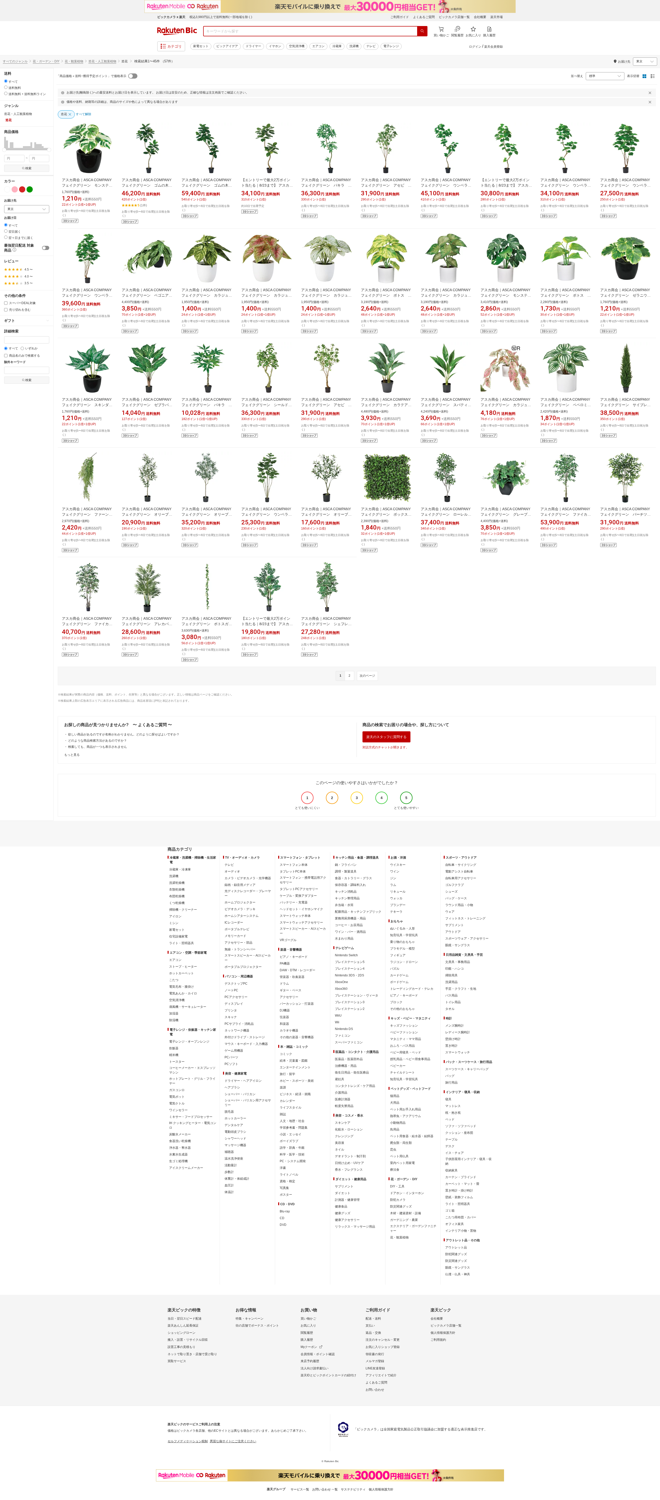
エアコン (318, 46)
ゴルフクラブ (454, 885)
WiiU (338, 1015)
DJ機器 (285, 1010)
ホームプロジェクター (240, 902)
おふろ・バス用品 (402, 1046)
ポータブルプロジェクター (243, 967)
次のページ (367, 675)
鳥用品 (394, 1129)
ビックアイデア (227, 46)
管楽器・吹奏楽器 (292, 977)
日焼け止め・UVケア (349, 1163)
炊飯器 (173, 1048)
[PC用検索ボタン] (422, 31)
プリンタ (231, 1010)
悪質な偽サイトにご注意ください (233, 1441)
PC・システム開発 (293, 1161)
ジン (393, 878)
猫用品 (394, 1096)
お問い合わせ (375, 1390)
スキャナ (231, 1017)
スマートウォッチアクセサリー (301, 922)
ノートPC (231, 990)
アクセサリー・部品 (238, 942)
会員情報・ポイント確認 (318, 1354)
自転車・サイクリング (460, 865)
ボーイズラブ (289, 1141)
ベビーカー (398, 1066)
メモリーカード (235, 936)
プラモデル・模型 (402, 948)
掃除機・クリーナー (183, 909)
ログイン (475, 46)
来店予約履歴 (310, 1361)
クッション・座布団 (459, 1133)
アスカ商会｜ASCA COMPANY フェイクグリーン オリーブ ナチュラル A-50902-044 (207, 514)
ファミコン (342, 1035)
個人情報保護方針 (443, 1333)
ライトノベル (289, 1174)
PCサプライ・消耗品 (239, 1024)
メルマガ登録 (375, 1361)
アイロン (175, 916)
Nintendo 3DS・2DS (349, 975)
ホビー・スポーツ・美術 (297, 1081)
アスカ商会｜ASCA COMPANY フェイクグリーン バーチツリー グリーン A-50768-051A (625, 514)
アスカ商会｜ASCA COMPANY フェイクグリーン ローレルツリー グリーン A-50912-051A (446, 514)
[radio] (5, 81)
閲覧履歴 (307, 1333)
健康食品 (341, 1206)
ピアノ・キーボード (294, 957)
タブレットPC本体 (293, 871)
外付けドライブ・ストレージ (245, 1037)
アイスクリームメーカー (186, 1168)
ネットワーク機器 (237, 1030)
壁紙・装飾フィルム (459, 1197)
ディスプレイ (234, 1003)
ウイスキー (398, 865)
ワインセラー (178, 1110)
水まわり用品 (344, 938)
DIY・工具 (397, 1186)
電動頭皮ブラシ (235, 1132)
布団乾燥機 (177, 896)
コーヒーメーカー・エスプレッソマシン (192, 1070)
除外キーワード (15, 362)
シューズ (451, 891)
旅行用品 (451, 1082)
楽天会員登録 (493, 46)
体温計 (229, 1192)
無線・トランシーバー (240, 949)
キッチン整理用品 (347, 898)
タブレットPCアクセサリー (299, 889)
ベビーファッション (404, 1032)
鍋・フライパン (346, 865)
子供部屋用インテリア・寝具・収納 (468, 1161)
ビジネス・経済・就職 (295, 1094)
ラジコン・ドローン (404, 962)
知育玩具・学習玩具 (404, 935)
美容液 (339, 1143)
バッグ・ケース (456, 898)
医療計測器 (342, 1099)
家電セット (201, 46)
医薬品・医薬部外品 (349, 1059)
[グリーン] (30, 189)
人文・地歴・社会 (292, 1121)
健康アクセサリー (347, 1220)
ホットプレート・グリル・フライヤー (192, 1081)
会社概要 (480, 17)
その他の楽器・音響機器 (297, 1037)
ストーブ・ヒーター (183, 966)
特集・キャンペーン (249, 1318)
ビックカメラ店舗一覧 (454, 17)
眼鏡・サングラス (457, 945)
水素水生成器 (178, 1154)
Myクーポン (309, 1347)
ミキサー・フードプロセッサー (190, 1117)
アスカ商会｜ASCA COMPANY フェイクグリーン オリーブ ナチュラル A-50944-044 (326, 514)
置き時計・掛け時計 (459, 1190)
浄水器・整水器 (180, 1148)
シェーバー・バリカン (240, 1094)
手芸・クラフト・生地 (460, 989)
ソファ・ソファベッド (460, 1126)
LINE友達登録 (375, 1368)
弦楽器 (284, 1017)
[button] (5, 143)
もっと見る (72, 755)
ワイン (394, 871)
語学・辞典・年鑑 (292, 1148)
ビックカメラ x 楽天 (171, 17)
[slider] (4, 150)
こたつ (173, 980)
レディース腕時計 (457, 1032)
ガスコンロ (177, 1090)
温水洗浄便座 (234, 1158)
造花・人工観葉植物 (102, 61)
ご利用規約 (438, 1340)
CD (282, 1218)
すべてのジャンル (15, 61)
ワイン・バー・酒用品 (350, 932)
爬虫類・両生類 (401, 1143)
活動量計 (231, 1165)
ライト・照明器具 (181, 943)
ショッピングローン (181, 1333)
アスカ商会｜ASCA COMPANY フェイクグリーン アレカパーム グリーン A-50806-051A (147, 623)
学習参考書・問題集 (294, 1127)
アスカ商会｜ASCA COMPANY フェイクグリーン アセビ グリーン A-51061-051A (326, 404)
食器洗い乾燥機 (180, 1141)
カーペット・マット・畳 (462, 1184)
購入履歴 (307, 1340)
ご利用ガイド (399, 17)
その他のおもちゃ (402, 1009)
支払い (370, 1325)
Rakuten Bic (177, 31)
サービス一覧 (300, 1489)
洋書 (283, 1168)
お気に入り (308, 1325)
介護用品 (341, 1092)
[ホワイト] (7, 189)
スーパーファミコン (349, 1042)
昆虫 (393, 1149)
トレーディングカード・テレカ (411, 989)
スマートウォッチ (457, 1052)
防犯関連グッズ (456, 1254)
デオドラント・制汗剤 (350, 1156)
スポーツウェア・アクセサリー (467, 938)
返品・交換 (373, 1333)
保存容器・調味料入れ (350, 885)
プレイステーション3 (350, 1002)
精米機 (173, 1055)
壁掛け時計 (453, 1039)
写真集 (284, 1188)
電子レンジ (391, 46)
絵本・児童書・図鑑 (294, 1060)
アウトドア (453, 932)
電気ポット (177, 1097)
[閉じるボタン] (651, 93)
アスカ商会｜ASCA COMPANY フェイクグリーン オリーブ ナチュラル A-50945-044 (147, 514)
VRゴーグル (288, 940)
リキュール (398, 891)
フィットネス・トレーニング (465, 918)
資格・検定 (287, 1181)
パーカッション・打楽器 (297, 1003)
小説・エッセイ (290, 1134)
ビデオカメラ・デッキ (240, 909)
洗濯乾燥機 (177, 883)
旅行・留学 (287, 1074)
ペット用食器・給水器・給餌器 (411, 1136)
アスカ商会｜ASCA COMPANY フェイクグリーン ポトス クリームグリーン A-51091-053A (386, 295)
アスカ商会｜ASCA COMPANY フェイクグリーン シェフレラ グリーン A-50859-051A (328, 623)
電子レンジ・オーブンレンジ (189, 1041)
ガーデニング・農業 (404, 1220)
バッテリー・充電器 (294, 902)
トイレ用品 (453, 1002)
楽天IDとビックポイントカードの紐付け (328, 1375)
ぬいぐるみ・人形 (402, 928)
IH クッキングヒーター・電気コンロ (192, 1125)
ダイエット (342, 1193)
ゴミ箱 (450, 1210)
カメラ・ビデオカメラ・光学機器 (248, 878)
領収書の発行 (375, 1354)
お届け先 (10, 200)
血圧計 (229, 1185)
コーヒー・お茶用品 (349, 925)
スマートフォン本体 (294, 865)
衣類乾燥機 (177, 889)
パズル (394, 968)
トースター (177, 1061)
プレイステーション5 (350, 962)
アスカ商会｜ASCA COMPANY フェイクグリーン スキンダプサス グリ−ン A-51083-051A (87, 404)
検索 (28, 168)
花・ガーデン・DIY (46, 61)
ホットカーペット (181, 973)
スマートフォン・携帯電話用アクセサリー (303, 880)
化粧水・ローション (349, 1129)
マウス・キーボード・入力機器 (246, 1044)
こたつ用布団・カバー (460, 1217)
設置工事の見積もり (181, 1347)
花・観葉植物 (74, 61)
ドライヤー (253, 46)
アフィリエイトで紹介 (381, 1375)
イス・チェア (454, 1153)
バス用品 (451, 995)
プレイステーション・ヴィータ (356, 995)
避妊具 (339, 1079)
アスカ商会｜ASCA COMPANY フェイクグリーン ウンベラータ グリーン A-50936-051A (266, 514)
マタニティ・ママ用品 (405, 1039)
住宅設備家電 (178, 936)
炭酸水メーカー (180, 1134)
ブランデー (398, 905)
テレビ (371, 46)
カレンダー (287, 1101)
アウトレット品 (456, 1247)
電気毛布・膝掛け (181, 986)
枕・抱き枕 (453, 1112)
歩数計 (229, 1172)
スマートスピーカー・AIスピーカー (248, 958)
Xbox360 (341, 989)
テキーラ (396, 912)
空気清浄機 (296, 46)
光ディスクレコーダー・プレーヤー (248, 893)
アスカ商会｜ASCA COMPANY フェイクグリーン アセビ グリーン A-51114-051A (386, 185)
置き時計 (451, 1046)
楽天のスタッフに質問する (386, 737)
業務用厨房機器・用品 (350, 918)
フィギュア (398, 955)
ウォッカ (396, 898)
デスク (450, 1146)
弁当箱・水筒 (344, 905)
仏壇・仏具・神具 (457, 1274)
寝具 (448, 1099)
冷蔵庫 (337, 46)
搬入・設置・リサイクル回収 (188, 1340)
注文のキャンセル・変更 (383, 1340)
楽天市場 (496, 17)
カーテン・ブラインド (460, 1177)
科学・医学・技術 (292, 1154)
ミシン (173, 923)
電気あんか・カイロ (183, 993)
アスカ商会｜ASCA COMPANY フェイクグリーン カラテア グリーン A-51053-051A (386, 404)
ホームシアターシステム (242, 916)
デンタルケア (234, 1125)
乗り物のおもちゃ (402, 942)
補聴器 (229, 1152)
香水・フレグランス (349, 1169)
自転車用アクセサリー (460, 878)
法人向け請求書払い (314, 1368)
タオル (450, 1009)
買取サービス (177, 1361)
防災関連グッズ (401, 1206)
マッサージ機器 (235, 1145)
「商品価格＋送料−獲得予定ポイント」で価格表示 (91, 76)
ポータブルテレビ (237, 929)
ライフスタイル (290, 1107)
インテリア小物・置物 (460, 1231)
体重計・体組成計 (237, 1178)
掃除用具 (451, 975)
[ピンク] (15, 189)
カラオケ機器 (289, 1030)
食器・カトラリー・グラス (353, 878)
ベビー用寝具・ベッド (405, 1052)
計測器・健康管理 (347, 1200)
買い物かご (308, 1318)
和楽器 (284, 1024)
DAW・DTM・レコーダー (297, 970)
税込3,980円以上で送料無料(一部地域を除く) (220, 17)
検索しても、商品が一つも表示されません (97, 747)
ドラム (284, 983)
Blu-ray (285, 1211)
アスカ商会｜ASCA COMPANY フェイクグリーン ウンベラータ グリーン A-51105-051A (87, 295)
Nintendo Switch (346, 955)
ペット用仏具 (399, 1156)
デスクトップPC (236, 983)
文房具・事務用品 (457, 962)
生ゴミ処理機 (178, 1161)
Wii (337, 1022)
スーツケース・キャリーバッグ (467, 1069)
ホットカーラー (235, 1118)
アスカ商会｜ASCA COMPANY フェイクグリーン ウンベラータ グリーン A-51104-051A (625, 185)
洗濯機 (354, 46)
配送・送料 (373, 1318)
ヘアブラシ (232, 1087)
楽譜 (283, 1087)
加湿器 (173, 1013)
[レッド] (22, 189)
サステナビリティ (353, 1489)
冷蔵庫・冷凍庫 (180, 869)
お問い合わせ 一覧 (325, 1489)
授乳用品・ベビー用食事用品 (410, 1059)
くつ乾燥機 (177, 903)
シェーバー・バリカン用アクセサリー (248, 1103)
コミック (286, 1054)
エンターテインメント (295, 1067)
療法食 (394, 1169)
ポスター (286, 1194)
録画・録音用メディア (240, 885)
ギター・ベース (290, 990)
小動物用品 (398, 1123)
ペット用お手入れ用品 (405, 1109)
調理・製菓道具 (346, 871)
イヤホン (275, 46)
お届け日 (10, 218)
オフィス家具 (454, 1224)
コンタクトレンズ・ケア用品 (355, 1086)
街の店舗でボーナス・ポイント (257, 1325)
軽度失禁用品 (344, 1106)
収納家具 (451, 1170)
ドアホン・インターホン (407, 1193)
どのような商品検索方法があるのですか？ (97, 740)
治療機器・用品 (346, 1066)
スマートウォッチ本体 (295, 916)
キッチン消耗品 (346, 891)
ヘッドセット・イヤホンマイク (301, 909)
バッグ (450, 1076)
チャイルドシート (402, 1072)
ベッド (450, 1119)
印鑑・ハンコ (454, 968)
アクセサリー (289, 997)
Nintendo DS (344, 1029)
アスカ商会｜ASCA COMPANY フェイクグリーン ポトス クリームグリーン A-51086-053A (565, 295)
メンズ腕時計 (454, 1025)
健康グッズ (342, 1213)
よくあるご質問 (424, 17)
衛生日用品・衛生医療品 (352, 1072)
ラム (393, 885)
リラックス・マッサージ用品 (355, 1226)
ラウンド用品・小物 (459, 905)
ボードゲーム (399, 982)
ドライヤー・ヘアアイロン (243, 1081)
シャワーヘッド (235, 1138)
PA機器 (285, 963)
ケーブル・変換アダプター (298, 896)
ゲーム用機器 (234, 1050)
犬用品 (394, 1102)
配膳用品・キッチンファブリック (358, 912)
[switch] (45, 248)
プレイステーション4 (350, 968)
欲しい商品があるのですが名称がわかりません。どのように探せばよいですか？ (123, 734)
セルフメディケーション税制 (188, 1441)
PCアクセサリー (236, 997)
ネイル (339, 1149)
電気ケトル (177, 1103)
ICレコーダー (234, 922)
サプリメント (344, 1186)
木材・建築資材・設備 (405, 1213)
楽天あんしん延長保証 (183, 1325)
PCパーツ (231, 1057)
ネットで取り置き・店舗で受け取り (192, 1354)
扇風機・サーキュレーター (187, 1007)
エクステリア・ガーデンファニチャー (413, 1228)
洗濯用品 (451, 982)
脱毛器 (229, 1111)
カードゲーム (399, 975)
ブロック (396, 1002)
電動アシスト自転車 (459, 871)
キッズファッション (404, 1025)
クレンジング (344, 1136)
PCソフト (231, 1064)
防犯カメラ (398, 1200)
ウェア (450, 912)
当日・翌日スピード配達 (185, 1318)
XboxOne (341, 982)
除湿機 (173, 1020)
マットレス (453, 1106)
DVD (283, 1225)
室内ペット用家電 (402, 1163)
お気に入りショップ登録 (383, 1347)
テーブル (451, 1139)
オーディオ (232, 871)
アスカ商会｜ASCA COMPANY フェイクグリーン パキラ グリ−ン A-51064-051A (207, 404)
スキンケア (342, 1123)
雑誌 (283, 1114)
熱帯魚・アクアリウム (405, 1116)
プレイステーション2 (350, 1009)
